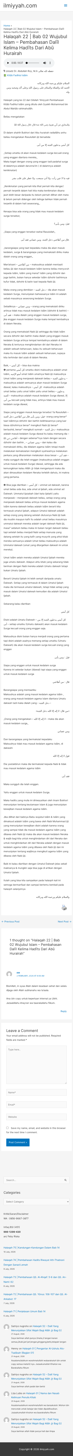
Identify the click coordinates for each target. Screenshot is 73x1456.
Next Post (64, 921)
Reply (64, 1011)
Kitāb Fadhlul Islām (17, 75)
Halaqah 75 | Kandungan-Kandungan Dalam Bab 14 (32, 1247)
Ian (18, 973)
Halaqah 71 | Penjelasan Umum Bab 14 (24, 1311)
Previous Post (11, 921)
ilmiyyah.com (20, 5)
